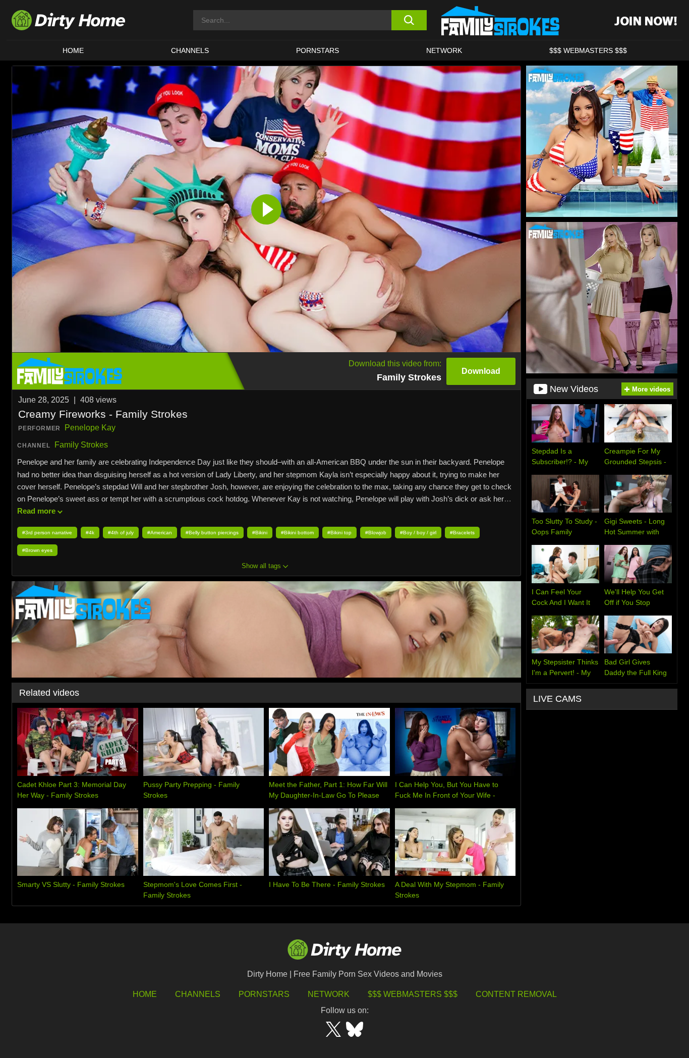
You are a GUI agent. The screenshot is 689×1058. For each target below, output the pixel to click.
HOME (73, 50)
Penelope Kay (90, 427)
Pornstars (317, 50)
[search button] (408, 20)
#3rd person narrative (47, 532)
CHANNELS (190, 50)
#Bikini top (339, 532)
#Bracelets (462, 532)
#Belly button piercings (212, 532)
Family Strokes (81, 444)
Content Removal (516, 994)
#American (159, 532)
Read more (36, 511)
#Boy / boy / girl (418, 532)
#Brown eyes (37, 550)
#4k (90, 532)
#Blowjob (375, 532)
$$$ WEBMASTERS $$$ (588, 50)
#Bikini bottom (297, 532)
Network (444, 50)
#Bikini (259, 532)
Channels (197, 994)
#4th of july (121, 532)
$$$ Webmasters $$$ (412, 994)
